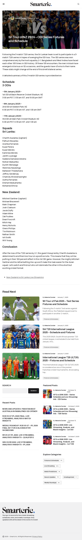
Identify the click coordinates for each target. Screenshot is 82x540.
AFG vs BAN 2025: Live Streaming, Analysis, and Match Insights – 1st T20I (63, 441)
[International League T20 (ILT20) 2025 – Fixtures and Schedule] (20, 366)
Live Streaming (51, 466)
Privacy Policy (37, 536)
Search (6, 385)
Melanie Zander (60, 390)
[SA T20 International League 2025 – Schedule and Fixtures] (20, 337)
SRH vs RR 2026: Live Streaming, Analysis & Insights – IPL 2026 (17, 443)
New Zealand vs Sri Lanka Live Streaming (25, 277)
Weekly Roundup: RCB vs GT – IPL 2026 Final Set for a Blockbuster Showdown (20, 428)
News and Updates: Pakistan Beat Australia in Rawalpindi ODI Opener (19, 410)
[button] (3, 4)
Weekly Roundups (52, 482)
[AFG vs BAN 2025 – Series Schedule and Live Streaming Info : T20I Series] (47, 409)
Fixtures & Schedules (51, 319)
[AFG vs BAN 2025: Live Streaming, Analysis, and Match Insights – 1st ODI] (47, 424)
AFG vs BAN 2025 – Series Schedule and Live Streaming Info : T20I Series (65, 411)
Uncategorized (70, 477)
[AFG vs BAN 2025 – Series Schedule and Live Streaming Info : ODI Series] (47, 393)
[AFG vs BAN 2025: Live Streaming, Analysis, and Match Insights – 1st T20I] (47, 440)
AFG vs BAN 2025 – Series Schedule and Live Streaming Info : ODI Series (65, 397)
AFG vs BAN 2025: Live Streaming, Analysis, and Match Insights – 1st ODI (63, 427)
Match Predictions (52, 471)
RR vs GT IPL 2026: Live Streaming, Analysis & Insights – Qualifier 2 (18, 436)
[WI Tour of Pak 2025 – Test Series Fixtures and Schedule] (20, 309)
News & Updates (51, 477)
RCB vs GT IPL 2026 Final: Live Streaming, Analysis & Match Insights (16, 418)
